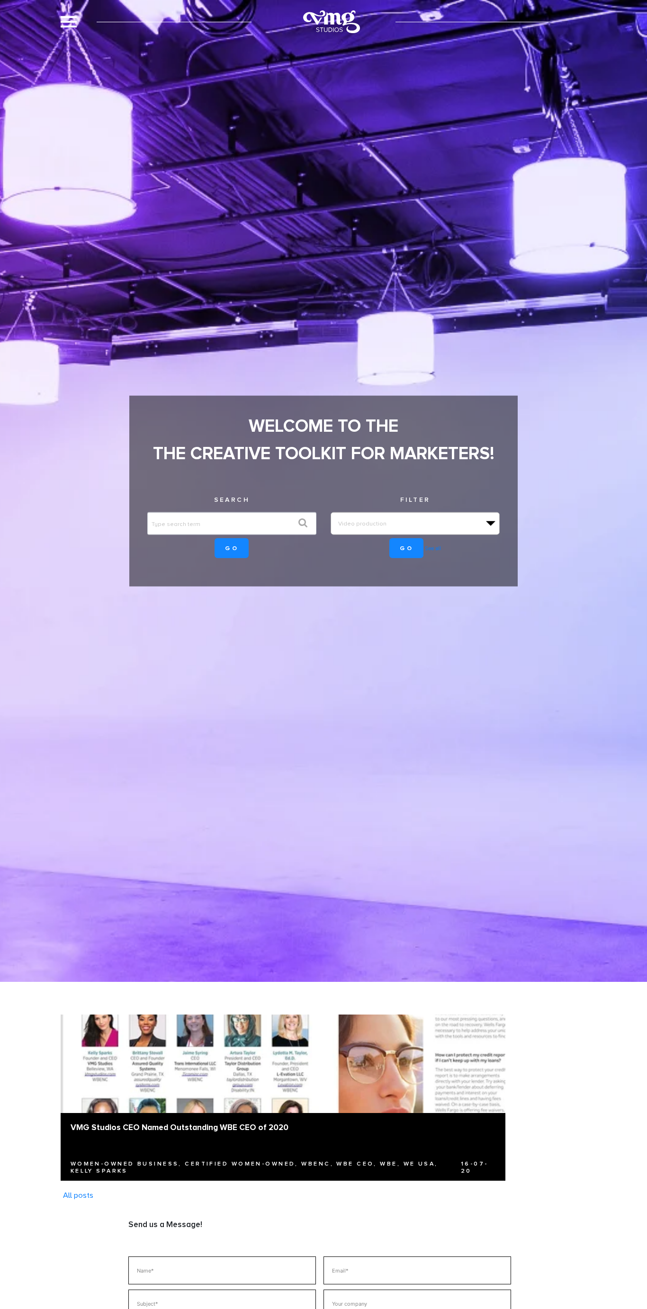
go (231, 548)
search (232, 499)
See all (433, 548)
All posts (78, 1195)
